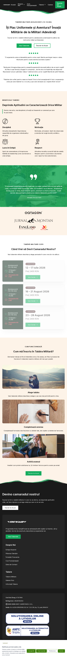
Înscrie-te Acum (60, 4)
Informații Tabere (12, 584)
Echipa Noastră (11, 550)
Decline (61, 651)
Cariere (50, 5)
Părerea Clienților (12, 553)
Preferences (52, 651)
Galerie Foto (10, 580)
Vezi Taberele (24, 45)
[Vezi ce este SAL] (27, 630)
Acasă (13, 5)
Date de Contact (11, 564)
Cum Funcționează (31, 4)
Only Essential (41, 651)
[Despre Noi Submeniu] (24, 4)
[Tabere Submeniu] (45, 4)
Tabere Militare (11, 577)
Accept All (31, 651)
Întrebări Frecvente (12, 557)
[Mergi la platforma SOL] (27, 618)
